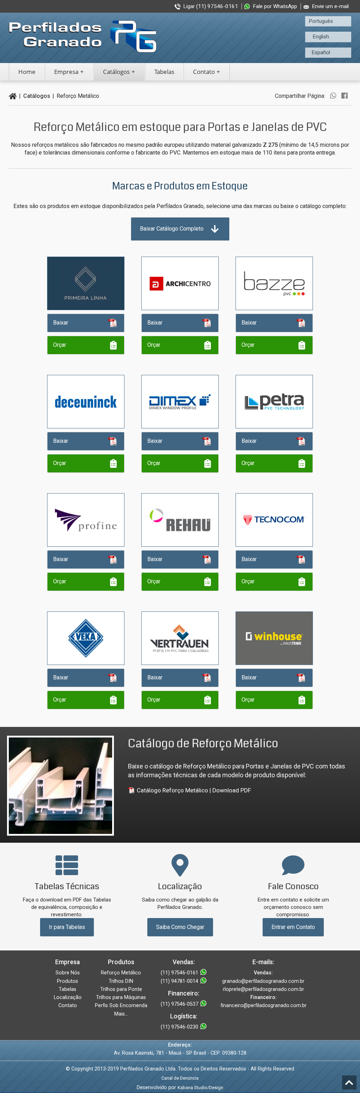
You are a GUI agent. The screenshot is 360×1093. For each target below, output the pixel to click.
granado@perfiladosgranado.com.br (263, 981)
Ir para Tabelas (67, 927)
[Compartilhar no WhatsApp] (333, 95)
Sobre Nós (68, 973)
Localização (68, 997)
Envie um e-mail (330, 6)
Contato (204, 72)
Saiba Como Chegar (180, 927)
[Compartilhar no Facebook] (344, 95)
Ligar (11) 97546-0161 (210, 6)
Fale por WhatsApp (275, 6)
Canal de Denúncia (180, 1078)
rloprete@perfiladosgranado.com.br (263, 989)
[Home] (13, 96)
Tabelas (164, 72)
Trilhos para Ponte (121, 989)
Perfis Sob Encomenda (121, 1006)
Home (27, 72)
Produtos (67, 981)
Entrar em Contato (293, 927)
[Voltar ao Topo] (349, 1082)
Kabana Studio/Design (200, 1087)
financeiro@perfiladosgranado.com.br (263, 1006)
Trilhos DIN (121, 981)
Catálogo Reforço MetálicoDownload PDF (194, 790)
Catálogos (116, 72)
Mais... (121, 1014)
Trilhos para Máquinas (121, 997)
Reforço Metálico (121, 973)
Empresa (66, 72)
